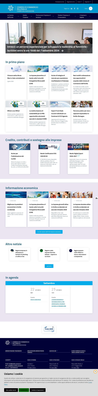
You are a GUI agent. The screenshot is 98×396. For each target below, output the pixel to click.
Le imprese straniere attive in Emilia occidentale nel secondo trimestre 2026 (81, 207)
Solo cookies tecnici (11, 390)
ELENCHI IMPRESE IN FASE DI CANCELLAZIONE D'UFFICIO (78, 351)
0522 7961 (76, 368)
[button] (90, 8)
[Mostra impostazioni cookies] (96, 198)
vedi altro (49, 266)
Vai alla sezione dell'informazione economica (49, 232)
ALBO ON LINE (52, 351)
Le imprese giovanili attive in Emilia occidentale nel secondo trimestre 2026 (59, 207)
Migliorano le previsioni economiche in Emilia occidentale (15, 207)
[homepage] (23, 8)
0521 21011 (32, 368)
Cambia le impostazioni (38, 390)
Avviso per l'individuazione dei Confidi (17, 156)
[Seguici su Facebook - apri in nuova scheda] (73, 8)
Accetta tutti (24, 390)
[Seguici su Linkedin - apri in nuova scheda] (70, 8)
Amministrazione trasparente (13, 351)
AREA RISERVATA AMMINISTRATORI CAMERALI (35, 351)
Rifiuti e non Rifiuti (13, 111)
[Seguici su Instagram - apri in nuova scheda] (77, 8)
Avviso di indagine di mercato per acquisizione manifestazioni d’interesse (60, 78)
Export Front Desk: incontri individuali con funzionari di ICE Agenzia (59, 113)
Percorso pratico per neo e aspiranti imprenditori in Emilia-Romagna (81, 113)
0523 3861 (54, 368)
